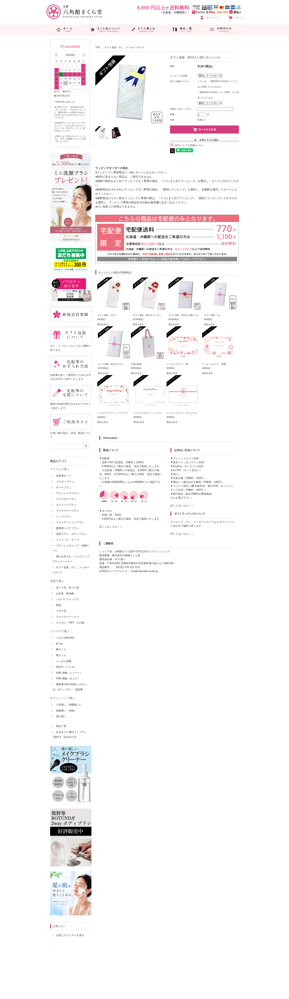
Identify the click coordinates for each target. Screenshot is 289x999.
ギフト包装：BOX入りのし (111, 364)
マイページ (212, 18)
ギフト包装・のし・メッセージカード (125, 47)
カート (239, 18)
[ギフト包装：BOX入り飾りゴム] (185, 309)
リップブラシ (63, 516)
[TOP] (66, 29)
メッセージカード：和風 (214, 364)
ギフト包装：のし (212, 315)
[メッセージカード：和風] (219, 358)
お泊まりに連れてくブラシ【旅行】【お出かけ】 (69, 735)
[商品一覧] (183, 29)
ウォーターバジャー (67, 616)
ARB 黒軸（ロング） (68, 678)
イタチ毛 (61, 610)
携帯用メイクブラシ (67, 528)
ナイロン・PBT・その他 (70, 622)
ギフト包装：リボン (107, 315)
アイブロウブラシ (66, 499)
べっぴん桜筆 (63, 661)
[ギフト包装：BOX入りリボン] (149, 309)
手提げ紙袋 (136, 364)
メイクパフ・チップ (67, 539)
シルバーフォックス (67, 599)
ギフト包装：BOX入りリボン (147, 315)
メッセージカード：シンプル (147, 413)
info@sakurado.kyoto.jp (144, 571)
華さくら (61, 655)
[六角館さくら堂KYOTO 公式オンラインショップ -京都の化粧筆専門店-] (74, 18)
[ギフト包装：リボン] (114, 309)
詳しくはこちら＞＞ (110, 526)
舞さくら (61, 649)
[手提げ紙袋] (147, 358)
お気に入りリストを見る (70, 935)
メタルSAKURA (65, 637)
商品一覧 (61, 726)
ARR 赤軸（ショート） (69, 672)
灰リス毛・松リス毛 (67, 587)
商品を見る (102, 324)
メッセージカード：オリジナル (182, 413)
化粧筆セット (63, 475)
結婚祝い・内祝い (66, 710)
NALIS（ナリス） (66, 666)
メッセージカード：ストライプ (112, 413)
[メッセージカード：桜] (183, 358)
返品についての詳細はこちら (189, 145)
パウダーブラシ (65, 481)
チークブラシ (63, 487)
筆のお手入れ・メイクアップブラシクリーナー (70, 559)
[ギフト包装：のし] (220, 309)
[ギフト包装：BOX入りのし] (114, 358)
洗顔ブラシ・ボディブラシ (71, 533)
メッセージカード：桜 (177, 364)
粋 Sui (59, 643)
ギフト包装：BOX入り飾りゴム (183, 315)
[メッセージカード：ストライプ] (114, 406)
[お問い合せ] (223, 29)
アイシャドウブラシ (67, 493)
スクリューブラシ (66, 504)
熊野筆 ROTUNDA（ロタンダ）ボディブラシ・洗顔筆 (69, 687)
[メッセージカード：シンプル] (150, 406)
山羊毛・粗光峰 (65, 593)
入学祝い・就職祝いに (69, 704)
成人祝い (61, 716)
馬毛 (58, 605)
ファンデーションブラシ (70, 522)
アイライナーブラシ (67, 510)
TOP (97, 47)
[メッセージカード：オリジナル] (183, 406)
